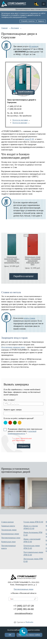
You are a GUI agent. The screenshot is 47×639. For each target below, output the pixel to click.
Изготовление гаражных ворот (13, 347)
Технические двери (8, 530)
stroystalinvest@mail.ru (24, 613)
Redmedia (29, 622)
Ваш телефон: (10, 400)
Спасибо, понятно (28, 21)
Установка (33, 46)
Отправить (23, 446)
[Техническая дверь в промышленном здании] (13, 493)
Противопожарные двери (23, 589)
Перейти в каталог (23, 276)
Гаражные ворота (8, 526)
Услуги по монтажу (19, 123)
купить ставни (29, 318)
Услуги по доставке (20, 120)
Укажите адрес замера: (13, 410)
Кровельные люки (8, 542)
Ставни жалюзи (7, 522)
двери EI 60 (29, 139)
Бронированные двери (10, 534)
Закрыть (41, 21)
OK (10, 635)
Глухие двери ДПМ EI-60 (33, 522)
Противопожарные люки (10, 538)
